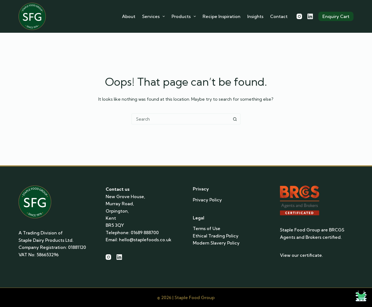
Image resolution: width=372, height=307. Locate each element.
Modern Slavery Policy (216, 243)
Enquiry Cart (335, 16)
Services (151, 16)
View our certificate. (301, 255)
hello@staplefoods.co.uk (145, 239)
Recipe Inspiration (221, 16)
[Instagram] (299, 16)
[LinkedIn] (310, 16)
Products (181, 16)
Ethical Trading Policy (216, 236)
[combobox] (181, 119)
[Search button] (235, 119)
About (128, 16)
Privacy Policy (207, 199)
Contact (279, 16)
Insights (255, 16)
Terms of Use (206, 228)
